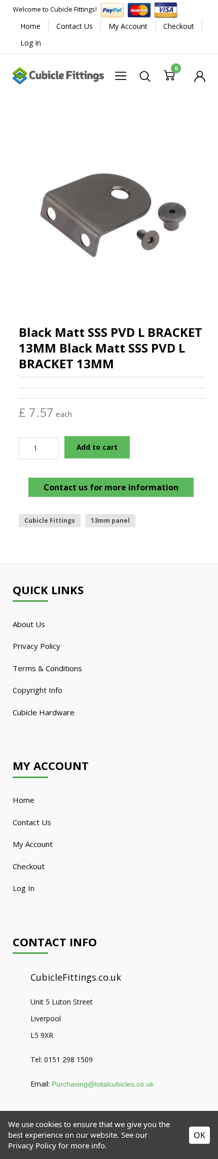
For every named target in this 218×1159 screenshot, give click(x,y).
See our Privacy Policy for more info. (78, 1140)
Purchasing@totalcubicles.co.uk (103, 1084)
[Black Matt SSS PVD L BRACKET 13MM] (112, 212)
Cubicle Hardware (44, 712)
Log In (30, 43)
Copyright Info (37, 690)
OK (199, 1135)
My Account (128, 26)
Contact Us (74, 26)
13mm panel (110, 520)
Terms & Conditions (47, 668)
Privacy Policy (36, 646)
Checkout (178, 26)
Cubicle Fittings (49, 520)
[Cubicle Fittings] (58, 75)
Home (30, 26)
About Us (29, 624)
